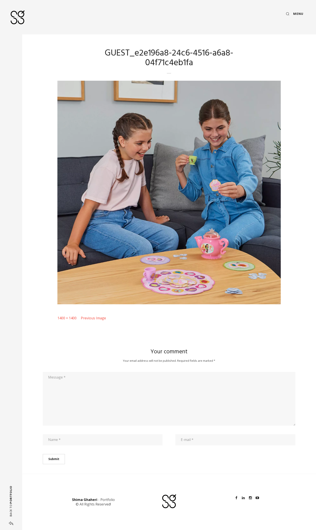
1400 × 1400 (67, 318)
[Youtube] (257, 497)
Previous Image (93, 318)
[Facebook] (236, 497)
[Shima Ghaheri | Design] (17, 17)
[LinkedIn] (243, 497)
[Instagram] (250, 497)
